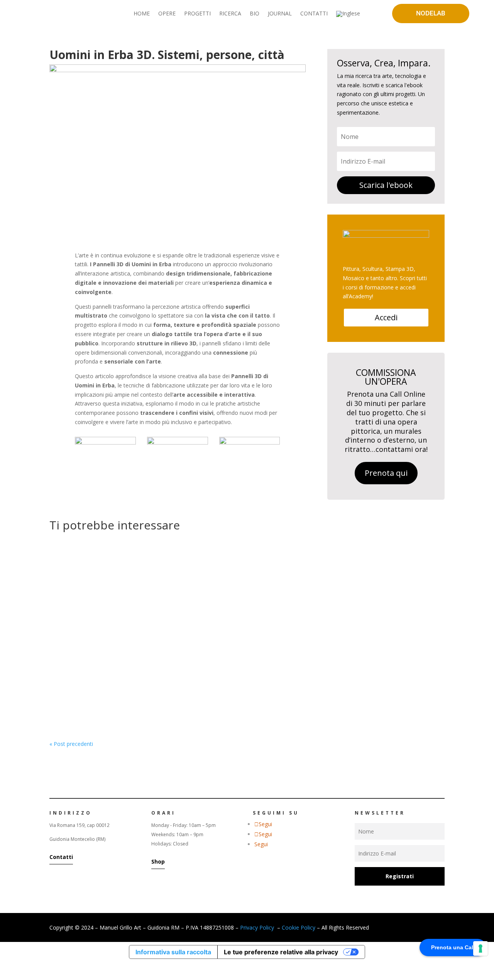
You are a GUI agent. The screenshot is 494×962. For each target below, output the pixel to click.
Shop (158, 861)
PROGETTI (197, 14)
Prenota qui (386, 473)
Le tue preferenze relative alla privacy (281, 952)
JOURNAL (280, 14)
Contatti (61, 857)
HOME (142, 14)
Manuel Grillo (81, 581)
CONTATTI (314, 14)
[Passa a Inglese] (348, 15)
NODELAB (430, 13)
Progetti (171, 683)
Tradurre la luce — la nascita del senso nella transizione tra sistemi (169, 570)
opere (151, 581)
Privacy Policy (257, 927)
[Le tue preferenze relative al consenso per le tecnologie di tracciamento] (480, 948)
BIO (254, 14)
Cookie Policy (298, 927)
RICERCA (230, 14)
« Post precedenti (71, 743)
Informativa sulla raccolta (173, 952)
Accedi (386, 317)
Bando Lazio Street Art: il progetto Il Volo (126, 671)
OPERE (167, 14)
